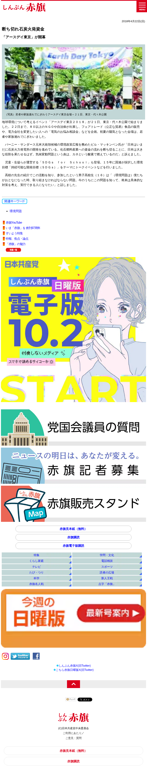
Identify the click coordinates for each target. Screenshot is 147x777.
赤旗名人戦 (36, 584)
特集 (36, 555)
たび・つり (36, 572)
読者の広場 (107, 572)
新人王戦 (107, 578)
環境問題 (16, 211)
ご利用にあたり (72, 733)
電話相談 (107, 560)
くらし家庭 (36, 560)
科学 (36, 578)
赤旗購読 (73, 537)
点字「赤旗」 (107, 584)
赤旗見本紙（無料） (73, 528)
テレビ (36, 566)
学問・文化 (107, 555)
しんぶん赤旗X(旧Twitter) (75, 665)
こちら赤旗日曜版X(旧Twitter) (75, 669)
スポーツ (107, 566)
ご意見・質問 (73, 738)
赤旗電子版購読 (73, 545)
